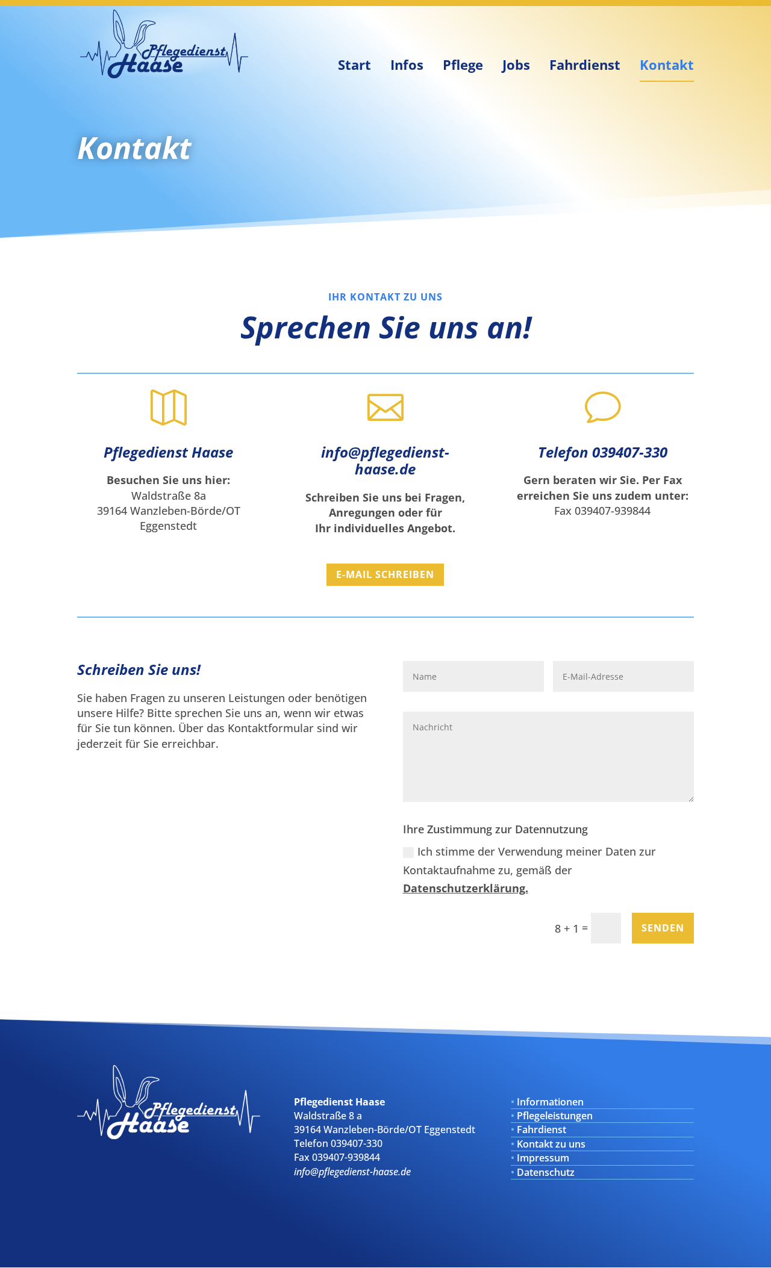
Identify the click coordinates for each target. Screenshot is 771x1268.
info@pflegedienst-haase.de (385, 460)
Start (354, 64)
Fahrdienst (584, 64)
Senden (662, 927)
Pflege (463, 64)
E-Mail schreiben (385, 574)
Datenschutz (546, 1172)
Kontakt (667, 64)
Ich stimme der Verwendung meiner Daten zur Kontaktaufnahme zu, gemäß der (529, 869)
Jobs (516, 64)
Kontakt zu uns (551, 1144)
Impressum (543, 1157)
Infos (406, 64)
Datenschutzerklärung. (465, 888)
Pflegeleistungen (555, 1115)
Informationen (550, 1101)
